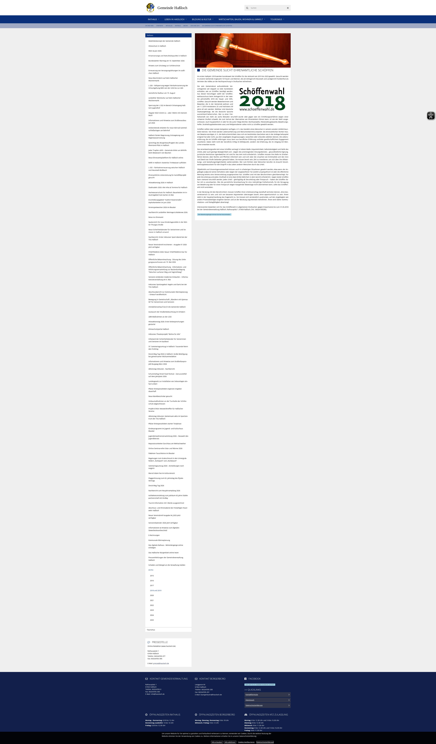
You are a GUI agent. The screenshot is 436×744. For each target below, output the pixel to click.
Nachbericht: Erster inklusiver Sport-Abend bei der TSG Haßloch (168, 238)
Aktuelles (169, 25)
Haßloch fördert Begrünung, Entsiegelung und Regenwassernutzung (166, 136)
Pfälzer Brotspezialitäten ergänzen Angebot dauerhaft (165, 390)
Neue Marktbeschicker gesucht (160, 396)
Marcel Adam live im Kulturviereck (162, 473)
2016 (152, 580)
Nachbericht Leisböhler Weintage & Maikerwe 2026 (168, 212)
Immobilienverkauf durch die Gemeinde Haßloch (167, 307)
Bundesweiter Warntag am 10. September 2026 (167, 61)
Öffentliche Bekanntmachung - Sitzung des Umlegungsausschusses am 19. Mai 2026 (167, 260)
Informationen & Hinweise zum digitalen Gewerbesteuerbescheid (164, 529)
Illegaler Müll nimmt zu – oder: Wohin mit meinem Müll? (168, 114)
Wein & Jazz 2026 (155, 51)
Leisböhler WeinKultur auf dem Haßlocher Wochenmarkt (165, 99)
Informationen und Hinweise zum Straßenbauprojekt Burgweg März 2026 (168, 362)
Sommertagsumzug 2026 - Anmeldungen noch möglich (166, 467)
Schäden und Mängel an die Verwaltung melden (167, 565)
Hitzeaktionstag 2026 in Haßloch (161, 182)
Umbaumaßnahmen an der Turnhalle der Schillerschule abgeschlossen (168, 402)
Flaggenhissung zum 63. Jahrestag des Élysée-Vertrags (166, 479)
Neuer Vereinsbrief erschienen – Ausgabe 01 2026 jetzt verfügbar (168, 245)
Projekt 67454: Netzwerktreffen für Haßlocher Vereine (166, 410)
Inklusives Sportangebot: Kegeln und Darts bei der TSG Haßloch (168, 285)
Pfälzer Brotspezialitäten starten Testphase (165, 424)
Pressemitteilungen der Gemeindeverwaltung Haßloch (166, 558)
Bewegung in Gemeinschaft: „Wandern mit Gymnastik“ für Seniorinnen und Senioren (168, 300)
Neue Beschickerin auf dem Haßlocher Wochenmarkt (163, 79)
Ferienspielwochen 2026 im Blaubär (162, 207)
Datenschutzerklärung (265, 742)
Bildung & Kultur (201, 19)
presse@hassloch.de (161, 663)
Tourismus (276, 19)
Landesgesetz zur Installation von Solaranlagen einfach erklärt (168, 382)
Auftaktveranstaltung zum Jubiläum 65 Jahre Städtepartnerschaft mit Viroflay (168, 496)
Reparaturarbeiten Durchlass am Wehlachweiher (167, 443)
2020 (152, 595)
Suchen (247, 8)
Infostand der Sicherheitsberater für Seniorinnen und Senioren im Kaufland (167, 340)
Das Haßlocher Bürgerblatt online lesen (164, 553)
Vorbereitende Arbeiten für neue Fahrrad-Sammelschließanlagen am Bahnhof (168, 129)
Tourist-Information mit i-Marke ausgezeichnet (166, 503)
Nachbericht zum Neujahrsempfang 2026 (164, 490)
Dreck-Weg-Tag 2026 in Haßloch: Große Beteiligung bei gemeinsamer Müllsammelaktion (168, 355)
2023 (152, 610)
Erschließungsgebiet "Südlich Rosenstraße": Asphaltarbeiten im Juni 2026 (165, 201)
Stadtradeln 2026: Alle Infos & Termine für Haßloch (168, 187)
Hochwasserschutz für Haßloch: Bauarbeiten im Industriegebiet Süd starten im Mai (168, 193)
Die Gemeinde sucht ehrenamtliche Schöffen (217, 25)
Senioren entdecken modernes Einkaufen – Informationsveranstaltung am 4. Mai (168, 278)
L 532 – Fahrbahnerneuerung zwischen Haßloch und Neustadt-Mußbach (167, 168)
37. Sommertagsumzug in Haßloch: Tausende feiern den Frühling (168, 347)
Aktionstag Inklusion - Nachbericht (162, 369)
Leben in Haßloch (174, 19)
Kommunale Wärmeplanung (159, 540)
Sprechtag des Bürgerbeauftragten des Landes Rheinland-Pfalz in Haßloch (166, 144)
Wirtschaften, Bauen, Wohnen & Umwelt (241, 19)
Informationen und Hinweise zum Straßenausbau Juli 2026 (167, 121)
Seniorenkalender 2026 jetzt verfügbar (163, 523)
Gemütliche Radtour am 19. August (162, 93)
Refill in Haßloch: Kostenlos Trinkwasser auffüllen (167, 163)
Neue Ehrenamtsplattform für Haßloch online (166, 158)
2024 (152, 615)
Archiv (185, 25)
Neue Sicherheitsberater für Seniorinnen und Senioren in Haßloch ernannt (167, 230)
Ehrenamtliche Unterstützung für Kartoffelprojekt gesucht (167, 176)
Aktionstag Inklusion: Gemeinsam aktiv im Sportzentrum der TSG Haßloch (168, 417)
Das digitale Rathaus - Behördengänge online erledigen (166, 546)
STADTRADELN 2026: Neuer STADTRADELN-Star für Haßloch (168, 253)
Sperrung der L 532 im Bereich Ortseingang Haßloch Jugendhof (167, 106)
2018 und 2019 (195, 25)
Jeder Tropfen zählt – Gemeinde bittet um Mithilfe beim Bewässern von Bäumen (168, 151)
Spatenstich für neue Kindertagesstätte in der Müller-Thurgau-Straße (168, 223)
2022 (152, 605)
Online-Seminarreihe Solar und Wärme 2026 (165, 448)
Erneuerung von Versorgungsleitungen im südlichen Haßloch (167, 71)
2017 (152, 585)
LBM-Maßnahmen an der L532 (160, 317)
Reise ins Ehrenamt (156, 217)
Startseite (159, 25)
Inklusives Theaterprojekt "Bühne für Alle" (165, 334)
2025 (152, 620)
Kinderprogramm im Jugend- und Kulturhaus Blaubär (166, 429)
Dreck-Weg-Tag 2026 (156, 485)
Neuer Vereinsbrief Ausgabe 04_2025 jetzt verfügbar (164, 516)
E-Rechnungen (154, 535)
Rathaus (152, 19)
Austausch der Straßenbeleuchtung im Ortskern (167, 312)
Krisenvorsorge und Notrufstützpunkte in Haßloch (168, 56)
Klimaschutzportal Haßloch (159, 329)
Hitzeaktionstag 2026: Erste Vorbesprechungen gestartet (166, 323)
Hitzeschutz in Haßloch (157, 46)
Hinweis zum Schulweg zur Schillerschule (164, 66)
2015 (152, 576)
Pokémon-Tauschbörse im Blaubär (162, 453)
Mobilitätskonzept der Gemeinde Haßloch (164, 41)
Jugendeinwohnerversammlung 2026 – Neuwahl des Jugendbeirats (168, 437)
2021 (152, 600)
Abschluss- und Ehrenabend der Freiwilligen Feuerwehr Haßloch (168, 509)
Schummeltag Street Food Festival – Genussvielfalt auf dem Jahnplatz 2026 (168, 375)
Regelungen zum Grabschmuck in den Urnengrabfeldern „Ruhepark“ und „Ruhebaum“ (168, 459)
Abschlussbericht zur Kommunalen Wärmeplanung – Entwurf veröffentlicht (168, 293)
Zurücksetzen (288, 8)
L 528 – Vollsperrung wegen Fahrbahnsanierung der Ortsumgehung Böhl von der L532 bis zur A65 (168, 86)
